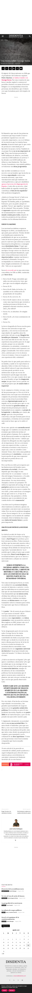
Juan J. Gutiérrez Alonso (11, 912)
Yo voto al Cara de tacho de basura (13, 896)
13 (16, 942)
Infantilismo (4, 898)
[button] (2, 36)
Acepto (4, 990)
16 (28, 942)
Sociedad (4, 905)
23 (28, 945)
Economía (4, 921)
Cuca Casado (10, 905)
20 (16, 945)
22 (24, 945)
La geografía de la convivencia (12, 903)
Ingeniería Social (5, 891)
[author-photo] (16, 826)
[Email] (17, 68)
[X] (6, 68)
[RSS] (13, 980)
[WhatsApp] (10, 68)
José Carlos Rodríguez (8, 63)
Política (6, 40)
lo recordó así (11, 270)
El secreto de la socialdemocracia (13, 889)
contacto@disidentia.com (19, 976)
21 (20, 945)
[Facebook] (3, 68)
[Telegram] (21, 68)
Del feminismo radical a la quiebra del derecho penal (23, 812)
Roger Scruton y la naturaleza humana (6, 812)
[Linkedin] (13, 68)
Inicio (2, 40)
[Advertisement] (16, 17)
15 (24, 942)
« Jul (3, 953)
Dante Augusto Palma (13, 898)
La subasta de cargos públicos (12, 910)
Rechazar (12, 990)
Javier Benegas (13, 891)
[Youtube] (22, 980)
